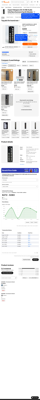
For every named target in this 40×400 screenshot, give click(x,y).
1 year (32, 222)
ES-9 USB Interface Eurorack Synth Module (5, 132)
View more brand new (33, 32)
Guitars (10, 4)
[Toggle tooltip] (19, 20)
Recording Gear (32, 4)
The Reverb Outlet (5, 4)
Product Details (18, 17)
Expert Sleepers (29, 147)
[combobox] (19, 180)
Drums (37, 4)
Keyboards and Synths (24, 4)
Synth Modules (29, 162)
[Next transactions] (37, 253)
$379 (29, 240)
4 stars (20, 269)
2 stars (20, 273)
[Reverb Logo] (6, 2)
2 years (35, 222)
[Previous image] (4, 34)
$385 (29, 238)
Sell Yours (35, 259)
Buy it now (30, 44)
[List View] (25, 61)
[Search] (28, 2)
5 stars (20, 268)
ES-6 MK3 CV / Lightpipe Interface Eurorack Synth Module (35, 132)
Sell (31, 1)
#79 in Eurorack (17, 13)
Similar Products (10, 17)
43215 (30, 30)
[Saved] (35, 2)
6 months (27, 222)
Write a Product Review (7, 272)
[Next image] (37, 75)
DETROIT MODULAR (9, 46)
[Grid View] (23, 61)
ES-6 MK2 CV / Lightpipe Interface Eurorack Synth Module (15, 132)
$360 (29, 246)
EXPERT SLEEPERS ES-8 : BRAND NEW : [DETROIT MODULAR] (29, 25)
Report (3, 290)
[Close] (26, 35)
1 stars (20, 274)
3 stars (20, 271)
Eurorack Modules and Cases (31, 161)
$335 (29, 236)
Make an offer (30, 91)
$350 (29, 235)
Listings (2, 17)
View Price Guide (26, 259)
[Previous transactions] (35, 253)
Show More (22, 164)
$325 (29, 242)
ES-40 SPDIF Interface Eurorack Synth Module (25, 132)
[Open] (37, 180)
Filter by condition (5, 184)
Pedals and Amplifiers (16, 4)
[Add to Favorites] (34, 12)
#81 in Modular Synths (11, 13)
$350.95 (29, 244)
